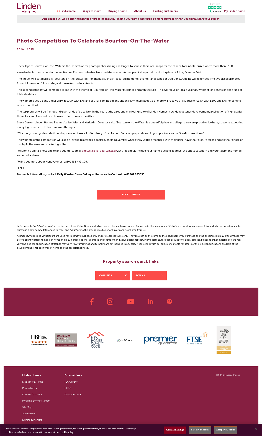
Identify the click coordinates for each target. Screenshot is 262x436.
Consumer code (73, 395)
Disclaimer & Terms (32, 382)
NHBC (68, 388)
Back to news (131, 195)
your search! (212, 19)
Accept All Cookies (225, 430)
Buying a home (117, 11)
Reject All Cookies (200, 430)
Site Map (27, 407)
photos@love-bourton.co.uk (99, 151)
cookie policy (67, 432)
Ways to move (92, 11)
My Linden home (234, 11)
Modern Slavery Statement (36, 401)
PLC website (71, 382)
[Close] (256, 429)
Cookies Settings (175, 430)
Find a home (68, 11)
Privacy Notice (29, 388)
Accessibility (28, 414)
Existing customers (165, 11)
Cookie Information (32, 395)
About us (140, 11)
